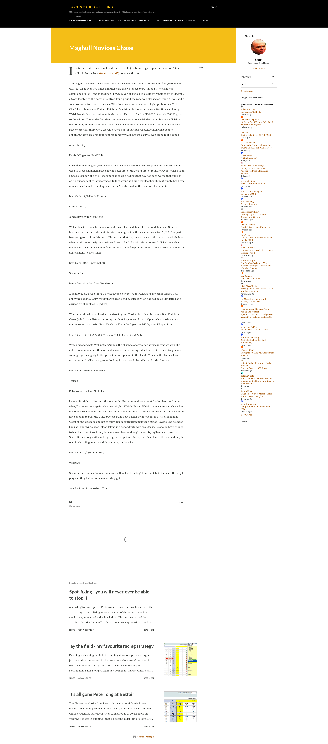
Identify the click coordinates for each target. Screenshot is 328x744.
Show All (246, 414)
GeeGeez (245, 132)
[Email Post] (70, 502)
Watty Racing (247, 201)
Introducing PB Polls (251, 112)
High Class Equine (249, 286)
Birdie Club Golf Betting (252, 165)
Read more (149, 630)
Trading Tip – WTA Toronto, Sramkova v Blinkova (255, 215)
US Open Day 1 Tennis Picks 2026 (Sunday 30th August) (257, 123)
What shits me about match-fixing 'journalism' (176, 20)
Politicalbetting (248, 109)
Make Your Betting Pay (252, 191)
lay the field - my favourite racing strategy (111, 646)
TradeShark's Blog (250, 212)
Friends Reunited (249, 204)
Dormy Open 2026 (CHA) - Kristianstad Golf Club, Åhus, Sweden (254, 171)
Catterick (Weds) (249, 158)
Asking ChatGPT (248, 194)
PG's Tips (245, 235)
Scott (259, 59)
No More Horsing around (253, 299)
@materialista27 (108, 73)
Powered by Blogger (145, 737)
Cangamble (246, 276)
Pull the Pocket (248, 142)
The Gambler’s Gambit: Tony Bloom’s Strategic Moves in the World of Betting (256, 265)
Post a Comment (86, 630)
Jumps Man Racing (250, 337)
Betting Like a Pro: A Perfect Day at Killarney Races (257, 290)
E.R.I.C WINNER (248, 247)
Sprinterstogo (248, 260)
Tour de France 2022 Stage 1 (255, 368)
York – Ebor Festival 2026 (253, 183)
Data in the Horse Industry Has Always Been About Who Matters (257, 146)
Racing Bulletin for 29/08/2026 (256, 135)
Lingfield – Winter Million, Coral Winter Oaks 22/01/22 (256, 395)
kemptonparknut (249, 404)
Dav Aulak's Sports (250, 119)
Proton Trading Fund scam (80, 20)
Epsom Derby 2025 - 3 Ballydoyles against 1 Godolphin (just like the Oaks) (257, 317)
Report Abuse (247, 91)
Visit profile (259, 68)
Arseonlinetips (248, 181)
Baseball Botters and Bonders (255, 227)
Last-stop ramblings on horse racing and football (255, 310)
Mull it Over (246, 155)
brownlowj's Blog (249, 327)
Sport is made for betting (91, 7)
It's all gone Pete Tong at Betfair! (102, 694)
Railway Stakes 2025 (250, 301)
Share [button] (201, 67)
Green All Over (248, 224)
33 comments (84, 678)
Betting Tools (247, 375)
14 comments (84, 726)
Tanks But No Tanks (250, 278)
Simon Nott (246, 391)
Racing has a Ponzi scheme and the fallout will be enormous (124, 20)
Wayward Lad (247, 350)
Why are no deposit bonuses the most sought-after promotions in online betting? (257, 381)
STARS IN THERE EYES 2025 (254, 329)
